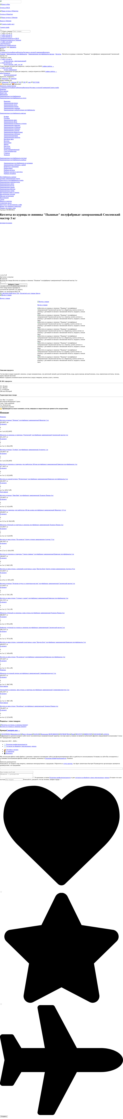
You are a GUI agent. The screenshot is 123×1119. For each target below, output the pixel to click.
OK (24, 82)
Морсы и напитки (6, 201)
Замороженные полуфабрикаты (16, 54)
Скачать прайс (54, 87)
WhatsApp (5, 78)
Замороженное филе (10, 122)
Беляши (6, 116)
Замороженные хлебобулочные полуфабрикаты (19, 110)
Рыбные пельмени (10, 173)
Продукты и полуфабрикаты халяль (11, 180)
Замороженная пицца (11, 103)
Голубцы (7, 118)
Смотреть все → (13, 730)
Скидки (9, 52)
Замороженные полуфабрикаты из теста (13, 98)
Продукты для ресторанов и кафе (11, 204)
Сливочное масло (6, 203)
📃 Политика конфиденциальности (15, 744)
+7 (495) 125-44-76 (6, 35)
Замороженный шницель (12, 137)
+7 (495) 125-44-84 (6, 42)
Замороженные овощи (7, 187)
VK (19, 82)
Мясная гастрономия (7, 196)
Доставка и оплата (29, 52)
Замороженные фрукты (7, 189)
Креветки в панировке (11, 166)
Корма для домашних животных (10, 206)
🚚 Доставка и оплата (11, 749)
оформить (13, 47)
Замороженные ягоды (7, 185)
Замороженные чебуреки (12, 134)
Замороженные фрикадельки (13, 132)
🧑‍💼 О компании (9, 751)
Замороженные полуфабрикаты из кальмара (18, 163)
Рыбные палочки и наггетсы (13, 172)
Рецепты (20, 52)
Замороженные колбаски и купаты (15, 123)
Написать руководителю (8, 45)
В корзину (3, 424)
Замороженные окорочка (12, 125)
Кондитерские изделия (7, 194)
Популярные (4, 91)
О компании (39, 52)
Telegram (13, 78)
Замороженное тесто (10, 105)
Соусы (2, 199)
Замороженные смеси (7, 184)
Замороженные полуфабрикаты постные (13, 158)
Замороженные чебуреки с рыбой (15, 165)
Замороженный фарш (11, 135)
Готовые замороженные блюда (10, 178)
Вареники (7, 101)
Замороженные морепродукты (10, 182)
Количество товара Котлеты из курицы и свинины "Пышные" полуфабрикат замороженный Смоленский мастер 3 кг (38, 280)
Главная (2, 54)
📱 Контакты (8, 753)
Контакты (46, 52)
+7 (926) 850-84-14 (6, 36)
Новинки (3, 89)
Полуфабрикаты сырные (8, 177)
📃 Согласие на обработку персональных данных (20, 746)
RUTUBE (36, 82)
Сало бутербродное (10, 151)
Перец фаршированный (11, 149)
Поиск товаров (7, 31)
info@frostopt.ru (5, 43)
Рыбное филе (8, 168)
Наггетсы (7, 146)
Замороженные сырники (12, 108)
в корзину (3, 47)
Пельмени (7, 148)
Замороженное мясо (10, 120)
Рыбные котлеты (9, 170)
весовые (2, 223)
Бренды (14, 52)
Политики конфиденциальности (60, 777)
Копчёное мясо (9, 139)
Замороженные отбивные (12, 127)
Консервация (4, 198)
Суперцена (3, 52)
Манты (6, 144)
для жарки (8, 223)
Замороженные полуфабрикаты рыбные (13, 160)
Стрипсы (7, 153)
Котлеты (58, 54)
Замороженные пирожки (12, 129)
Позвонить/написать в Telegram (10, 40)
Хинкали (7, 155)
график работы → (48, 66)
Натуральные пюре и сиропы (9, 192)
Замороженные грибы (7, 191)
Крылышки (7, 142)
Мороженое (4, 94)
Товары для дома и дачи (8, 208)
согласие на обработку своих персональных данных (92, 777)
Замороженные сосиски (11, 130)
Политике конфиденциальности (55, 758)
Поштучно (3, 93)
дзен (29, 82)
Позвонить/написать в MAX (9, 38)
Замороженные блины (11, 106)
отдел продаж (68, 763)
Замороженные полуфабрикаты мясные (41, 54)
